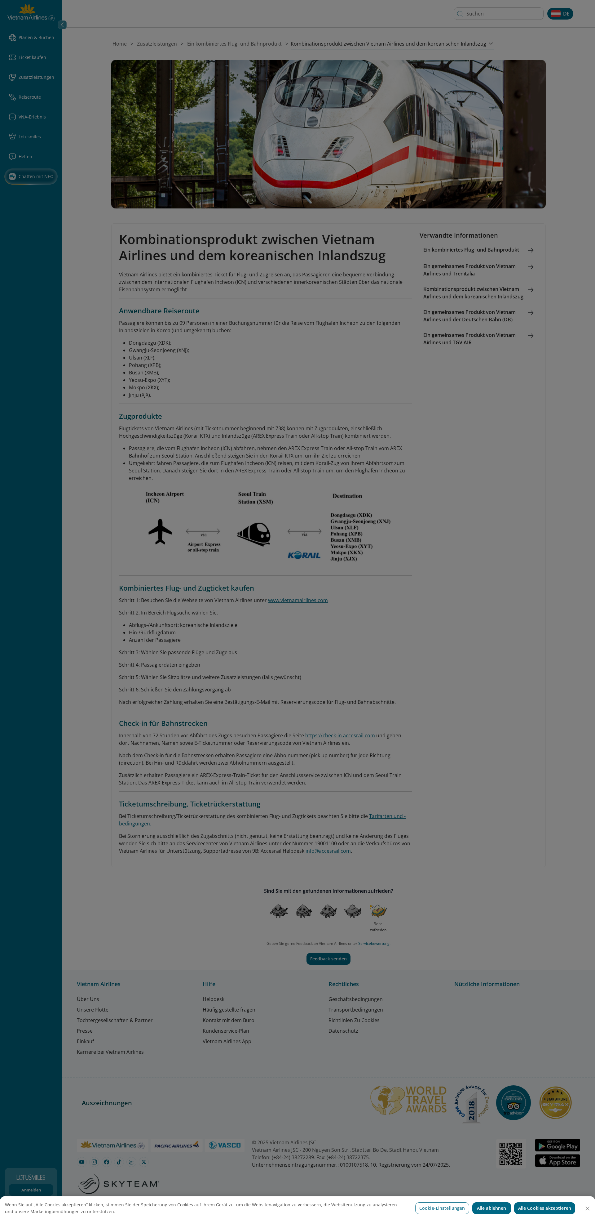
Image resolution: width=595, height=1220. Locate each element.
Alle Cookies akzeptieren (544, 1208)
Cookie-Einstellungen (442, 1208)
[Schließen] (587, 1208)
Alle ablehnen (491, 1208)
